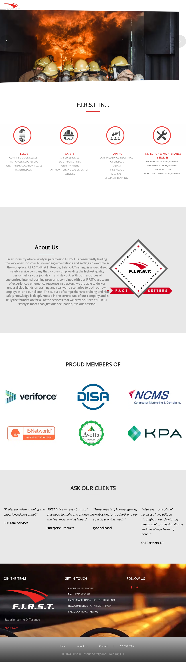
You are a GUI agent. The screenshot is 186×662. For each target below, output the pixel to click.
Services (90, 4)
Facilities (113, 4)
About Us (71, 4)
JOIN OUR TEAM (48, 65)
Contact (154, 4)
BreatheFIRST (35, 4)
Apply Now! (11, 627)
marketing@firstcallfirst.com (95, 600)
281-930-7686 (174, 4)
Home (54, 4)
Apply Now (134, 4)
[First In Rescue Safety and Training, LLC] (12, 5)
